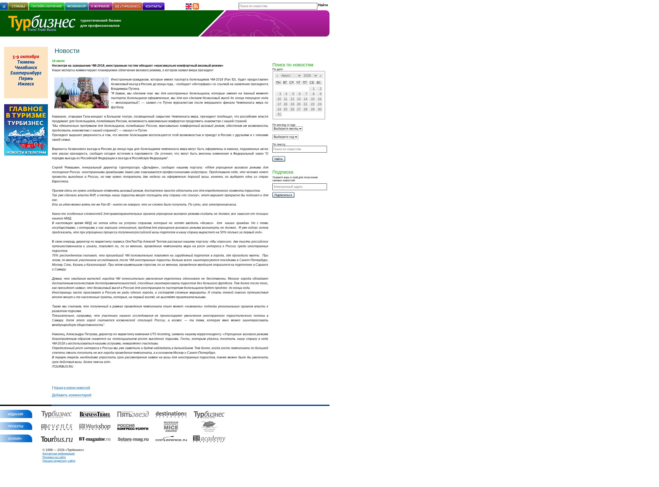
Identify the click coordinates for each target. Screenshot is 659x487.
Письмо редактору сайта (58, 460)
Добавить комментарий (71, 395)
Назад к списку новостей (72, 387)
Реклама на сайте (54, 457)
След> (320, 75)
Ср (291, 82)
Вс (319, 82)
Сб (312, 82)
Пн (278, 82)
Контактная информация (58, 453)
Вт (285, 82)
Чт (298, 82)
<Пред (277, 75)
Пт (305, 82)
